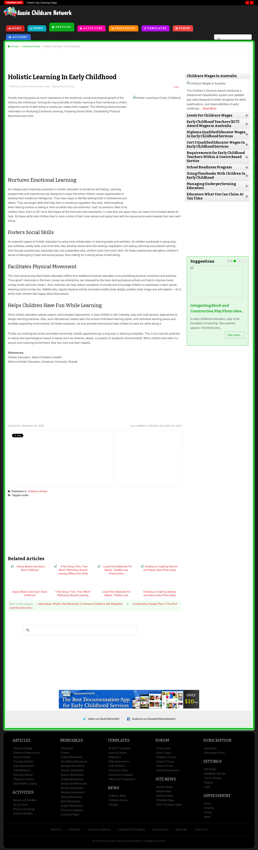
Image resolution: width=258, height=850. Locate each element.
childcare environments (68, 495)
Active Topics (163, 752)
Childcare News (117, 795)
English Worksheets (72, 805)
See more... (235, 335)
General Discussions (167, 770)
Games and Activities (25, 800)
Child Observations (119, 761)
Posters (65, 752)
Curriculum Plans (118, 770)
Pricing (208, 812)
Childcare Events (118, 800)
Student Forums (165, 761)
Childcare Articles (37, 491)
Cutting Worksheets (72, 757)
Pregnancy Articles (23, 779)
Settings (212, 761)
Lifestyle (113, 804)
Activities (92, 28)
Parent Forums (164, 765)
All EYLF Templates (119, 748)
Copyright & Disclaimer (131, 829)
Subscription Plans (214, 752)
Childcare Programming (26, 752)
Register (208, 782)
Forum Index (163, 748)
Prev (239, 261)
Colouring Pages (70, 814)
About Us (56, 829)
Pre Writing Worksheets (74, 761)
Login (207, 787)
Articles (63, 26)
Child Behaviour (22, 770)
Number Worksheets (72, 770)
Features (209, 807)
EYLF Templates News (169, 804)
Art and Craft (20, 804)
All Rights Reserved (154, 841)
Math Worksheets (70, 801)
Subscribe (181, 829)
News (38, 28)
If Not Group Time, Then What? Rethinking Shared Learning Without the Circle (73, 595)
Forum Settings (212, 778)
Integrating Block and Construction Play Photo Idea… (217, 308)
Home (16, 28)
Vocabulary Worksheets (74, 783)
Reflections (115, 757)
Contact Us (200, 829)
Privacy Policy (160, 829)
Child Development (23, 765)
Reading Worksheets (72, 792)
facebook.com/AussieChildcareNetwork (154, 718)
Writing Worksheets (71, 797)
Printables (125, 28)
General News (164, 787)
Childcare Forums (166, 757)
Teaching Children (23, 761)
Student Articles (22, 757)
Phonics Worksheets (72, 788)
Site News (166, 779)
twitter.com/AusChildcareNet (103, 718)
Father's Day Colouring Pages (42, 2)
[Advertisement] (174, 14)
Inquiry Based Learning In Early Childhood (29, 593)
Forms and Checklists (121, 774)
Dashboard (210, 748)
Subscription (217, 740)
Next (244, 261)
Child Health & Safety (25, 783)
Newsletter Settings (215, 773)
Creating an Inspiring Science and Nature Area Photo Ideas (159, 593)
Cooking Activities (23, 813)
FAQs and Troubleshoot (122, 779)
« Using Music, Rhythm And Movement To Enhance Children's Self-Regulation (80, 603)
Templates (156, 28)
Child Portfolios (117, 765)
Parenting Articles (23, 774)
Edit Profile (210, 769)
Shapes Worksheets (72, 779)
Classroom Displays (72, 810)
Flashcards (67, 748)
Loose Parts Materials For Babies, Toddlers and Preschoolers (116, 595)
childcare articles (43, 495)
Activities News (164, 795)
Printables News (165, 800)
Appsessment (217, 795)
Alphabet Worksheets (73, 765)
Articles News (163, 791)
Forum (184, 28)
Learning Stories (118, 752)
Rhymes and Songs (24, 809)
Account (20, 37)
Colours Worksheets (72, 774)
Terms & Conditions (99, 829)
